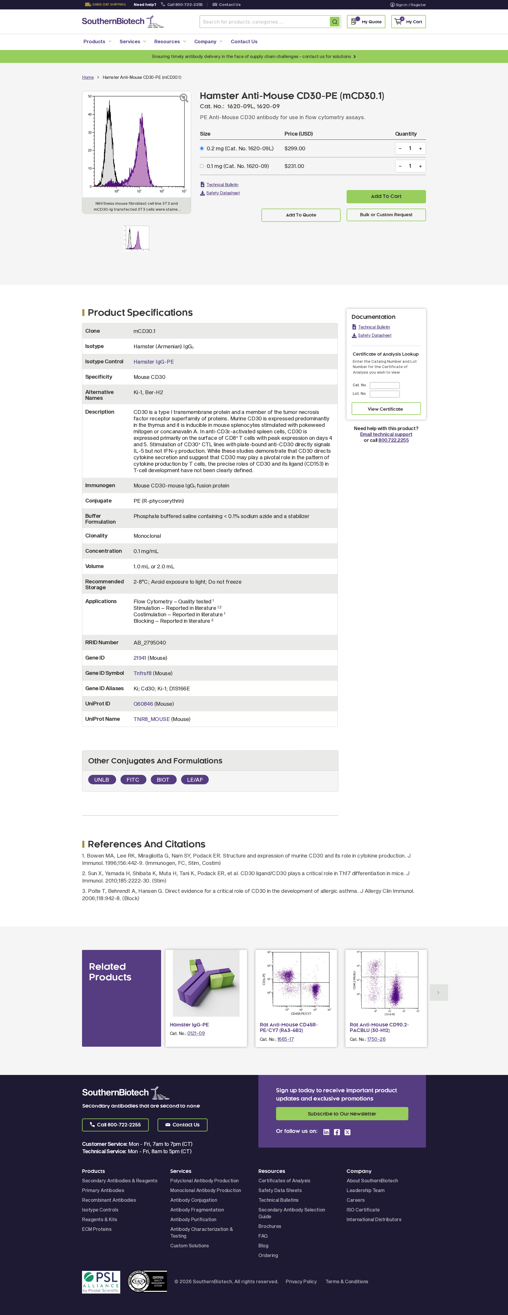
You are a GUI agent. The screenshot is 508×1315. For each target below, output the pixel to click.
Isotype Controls (100, 1209)
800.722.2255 (393, 440)
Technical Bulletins (278, 1200)
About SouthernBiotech (372, 1180)
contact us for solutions (326, 56)
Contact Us (229, 4)
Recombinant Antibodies (109, 1200)
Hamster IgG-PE (153, 361)
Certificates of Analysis (284, 1180)
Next (439, 992)
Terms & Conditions (346, 1281)
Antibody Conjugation (193, 1200)
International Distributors (374, 1219)
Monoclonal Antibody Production (205, 1190)
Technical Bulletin (222, 184)
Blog (263, 1245)
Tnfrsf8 (142, 673)
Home (87, 77)
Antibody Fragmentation (197, 1209)
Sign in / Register (411, 4)
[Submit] (335, 21)
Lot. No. (360, 393)
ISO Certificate (363, 1209)
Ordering (268, 1255)
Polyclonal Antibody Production (204, 1180)
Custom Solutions (189, 1245)
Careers (356, 1200)
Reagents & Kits (99, 1219)
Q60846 (143, 703)
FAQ (263, 1236)
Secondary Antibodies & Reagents (119, 1180)
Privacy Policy (301, 1281)
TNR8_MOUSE (151, 719)
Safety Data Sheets (280, 1190)
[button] (115, 1124)
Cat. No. (360, 385)
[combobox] (270, 21)
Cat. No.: (178, 1033)
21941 (139, 658)
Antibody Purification (193, 1219)
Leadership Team (366, 1190)
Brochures (269, 1226)
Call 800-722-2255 (185, 4)
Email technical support (386, 434)
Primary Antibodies (103, 1190)
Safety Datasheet (223, 192)
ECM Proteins (96, 1229)
